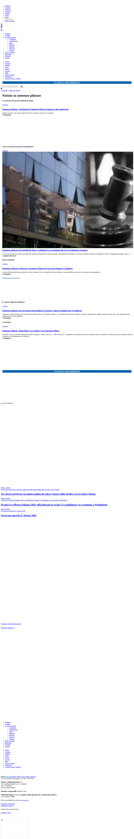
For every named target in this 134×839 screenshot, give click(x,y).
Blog (6, 73)
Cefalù (7, 58)
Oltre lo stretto (9, 21)
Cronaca (8, 11)
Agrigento (12, 39)
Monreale (8, 54)
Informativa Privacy (7, 806)
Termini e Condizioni (8, 804)
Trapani (11, 50)
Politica (7, 13)
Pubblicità (8, 77)
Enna (11, 43)
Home (7, 62)
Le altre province (10, 37)
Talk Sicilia (8, 19)
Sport (7, 15)
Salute (7, 69)
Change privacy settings (13, 78)
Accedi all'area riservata (67, 82)
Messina (12, 45)
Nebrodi (7, 56)
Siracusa (8, 10)
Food (6, 17)
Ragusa (11, 47)
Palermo (7, 6)
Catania (7, 8)
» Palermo (4, 90)
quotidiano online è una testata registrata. (18, 777)
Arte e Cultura (9, 75)
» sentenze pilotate (14, 90)
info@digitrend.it (24, 800)
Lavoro (7, 71)
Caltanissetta (13, 41)
